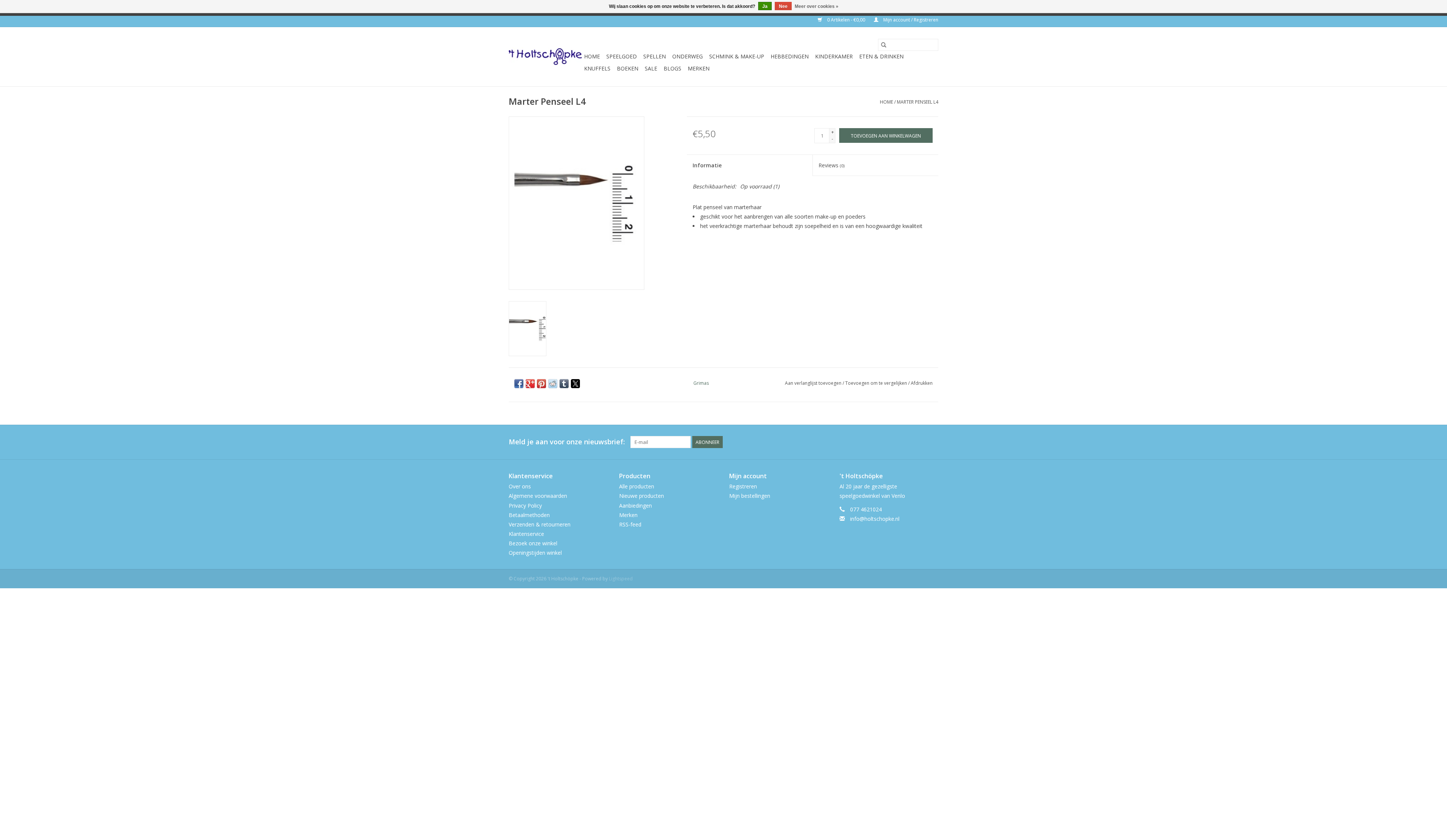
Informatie (707, 165)
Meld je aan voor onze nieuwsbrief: (567, 442)
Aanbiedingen (635, 505)
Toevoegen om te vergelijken (876, 383)
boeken (627, 68)
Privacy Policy (525, 505)
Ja (765, 6)
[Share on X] (575, 383)
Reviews (831, 165)
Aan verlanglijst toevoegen (814, 383)
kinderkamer (834, 56)
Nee (783, 6)
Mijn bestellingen (749, 495)
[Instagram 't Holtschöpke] (932, 442)
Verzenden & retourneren (540, 524)
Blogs (672, 68)
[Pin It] (541, 383)
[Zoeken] (883, 45)
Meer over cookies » (816, 6)
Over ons (520, 486)
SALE (651, 68)
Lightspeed (621, 578)
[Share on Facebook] (518, 383)
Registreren (743, 486)
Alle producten (636, 486)
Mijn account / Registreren (910, 20)
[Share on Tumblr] (564, 383)
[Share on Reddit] (552, 383)
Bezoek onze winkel (533, 543)
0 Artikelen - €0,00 (846, 20)
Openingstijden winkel (535, 552)
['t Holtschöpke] (545, 56)
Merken (699, 68)
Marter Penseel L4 (917, 102)
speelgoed (621, 56)
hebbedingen (790, 56)
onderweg (687, 56)
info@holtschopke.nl (874, 518)
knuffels (597, 68)
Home (592, 56)
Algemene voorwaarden (538, 495)
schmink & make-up (736, 56)
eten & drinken (881, 56)
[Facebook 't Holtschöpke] (905, 442)
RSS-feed (630, 524)
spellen (654, 56)
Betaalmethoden (529, 515)
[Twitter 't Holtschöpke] (919, 442)
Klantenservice (526, 533)
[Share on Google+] (530, 383)
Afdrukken (922, 383)
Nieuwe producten (641, 495)
